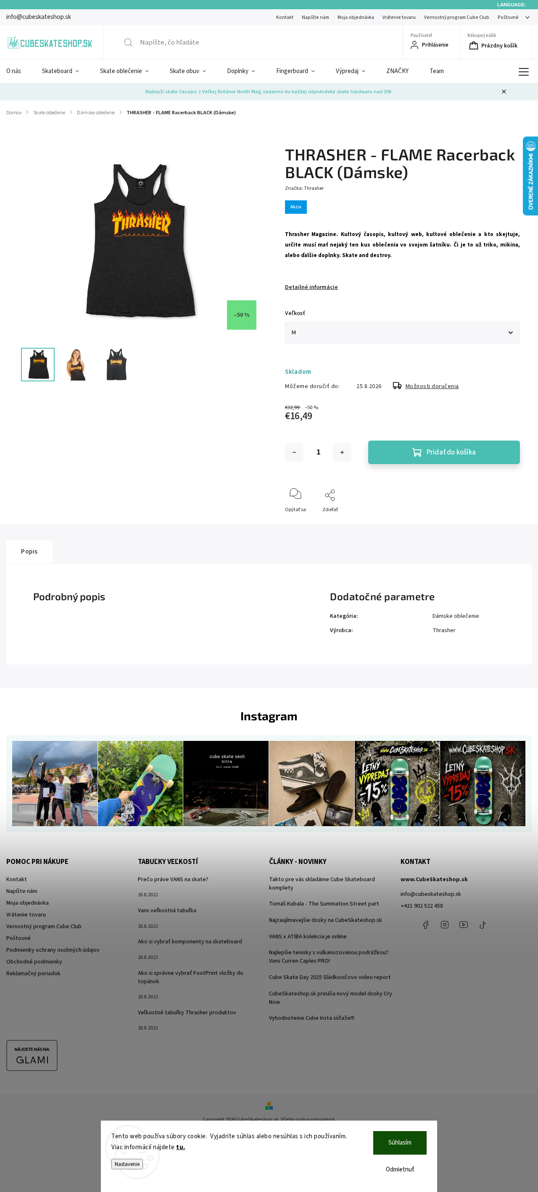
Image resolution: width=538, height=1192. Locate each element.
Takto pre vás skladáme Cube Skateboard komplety (322, 883)
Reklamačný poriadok (33, 973)
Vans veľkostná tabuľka (167, 910)
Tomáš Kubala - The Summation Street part (324, 904)
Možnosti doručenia (432, 386)
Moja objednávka (356, 17)
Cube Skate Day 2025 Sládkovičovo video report (330, 977)
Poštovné (508, 17)
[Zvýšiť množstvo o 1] (342, 452)
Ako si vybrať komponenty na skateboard (190, 941)
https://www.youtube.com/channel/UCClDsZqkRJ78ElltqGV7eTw (463, 925)
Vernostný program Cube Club (456, 17)
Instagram (444, 925)
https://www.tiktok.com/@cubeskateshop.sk (482, 925)
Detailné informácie (311, 287)
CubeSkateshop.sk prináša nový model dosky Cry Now (330, 998)
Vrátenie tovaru (399, 17)
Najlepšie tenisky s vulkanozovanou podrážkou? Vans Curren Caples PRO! (328, 956)
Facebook (425, 925)
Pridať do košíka (451, 452)
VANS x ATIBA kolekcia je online (308, 936)
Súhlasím (399, 1142)
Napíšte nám (315, 17)
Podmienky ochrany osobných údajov (53, 950)
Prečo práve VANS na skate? (173, 879)
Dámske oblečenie (456, 616)
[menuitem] (19, 71)
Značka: (304, 188)
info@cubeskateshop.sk (431, 894)
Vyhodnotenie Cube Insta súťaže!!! (311, 1018)
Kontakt (284, 17)
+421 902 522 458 (422, 906)
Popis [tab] (29, 551)
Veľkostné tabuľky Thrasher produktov (187, 1012)
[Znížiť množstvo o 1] (294, 452)
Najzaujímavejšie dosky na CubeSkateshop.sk (325, 920)
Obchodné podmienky (34, 962)
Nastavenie (127, 1164)
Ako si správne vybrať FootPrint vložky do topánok (190, 977)
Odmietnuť (400, 1169)
